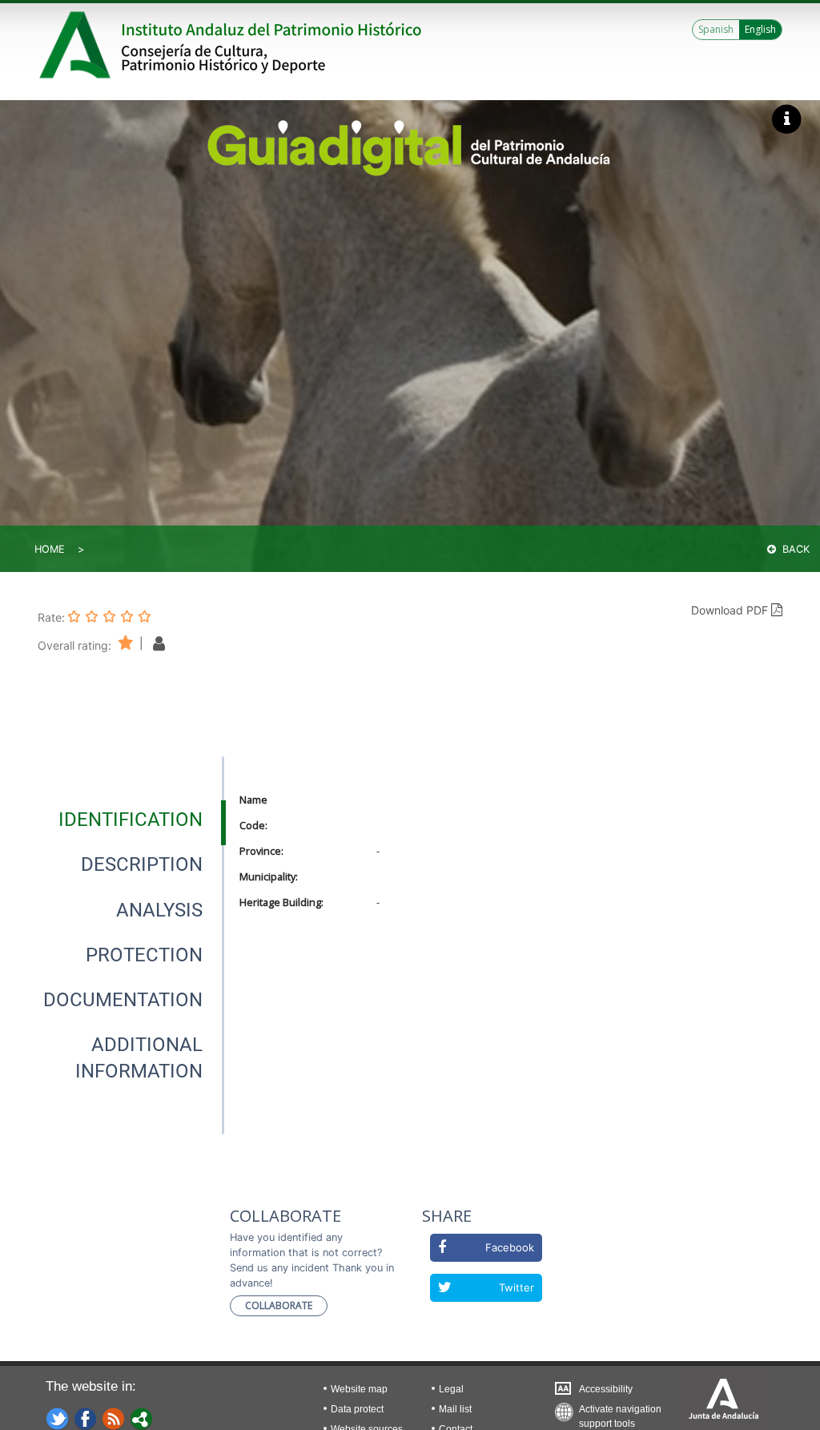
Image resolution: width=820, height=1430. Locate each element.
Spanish (716, 29)
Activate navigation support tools (620, 1413)
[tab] (130, 819)
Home (49, 549)
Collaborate (278, 1305)
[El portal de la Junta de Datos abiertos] (142, 1418)
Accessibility (606, 1389)
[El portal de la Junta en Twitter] (58, 1418)
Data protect (357, 1409)
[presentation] (130, 819)
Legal (451, 1389)
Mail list (455, 1409)
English (760, 29)
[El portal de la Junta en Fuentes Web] (114, 1418)
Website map (359, 1389)
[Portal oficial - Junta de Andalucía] (78, 45)
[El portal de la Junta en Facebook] (86, 1418)
